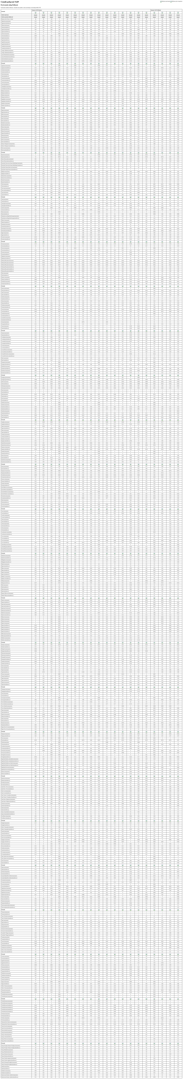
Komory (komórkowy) (5, 481)
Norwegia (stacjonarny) (5, 697)
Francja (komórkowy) (5, 290)
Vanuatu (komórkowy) (5, 979)
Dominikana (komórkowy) (6, 230)
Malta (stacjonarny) (5, 589)
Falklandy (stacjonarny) (5, 256)
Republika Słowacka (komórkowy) (7, 769)
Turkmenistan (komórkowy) (6, 947)
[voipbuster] (107, 13)
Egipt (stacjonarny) (5, 232)
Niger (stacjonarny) (5, 678)
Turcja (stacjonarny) (5, 941)
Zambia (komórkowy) (5, 1068)
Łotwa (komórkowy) (5, 542)
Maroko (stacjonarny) (5, 600)
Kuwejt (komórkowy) (5, 506)
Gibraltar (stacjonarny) (5, 305)
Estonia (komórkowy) (5, 250)
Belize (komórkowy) (5, 116)
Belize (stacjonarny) (5, 114)
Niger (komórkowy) (5, 680)
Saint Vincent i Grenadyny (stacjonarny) (8, 795)
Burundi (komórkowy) (5, 182)
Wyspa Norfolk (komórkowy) (6, 1032)
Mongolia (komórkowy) (5, 651)
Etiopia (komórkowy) (5, 254)
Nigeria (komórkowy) (5, 684)
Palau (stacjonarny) (4, 718)
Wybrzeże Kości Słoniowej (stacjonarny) (8, 1022)
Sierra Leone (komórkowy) (6, 837)
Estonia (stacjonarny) (5, 248)
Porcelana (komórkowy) (5, 748)
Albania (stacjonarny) (5, 25)
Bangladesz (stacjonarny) (6, 99)
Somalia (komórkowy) (5, 850)
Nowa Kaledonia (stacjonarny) (7, 701)
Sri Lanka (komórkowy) (5, 854)
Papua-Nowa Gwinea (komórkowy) (7, 729)
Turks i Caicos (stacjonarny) (6, 949)
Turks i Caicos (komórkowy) (6, 951)
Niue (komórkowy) (4, 695)
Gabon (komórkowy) (5, 294)
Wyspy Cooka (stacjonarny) (6, 1034)
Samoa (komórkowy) (5, 809)
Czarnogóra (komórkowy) (6, 205)
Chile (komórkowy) (5, 186)
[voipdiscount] (123, 13)
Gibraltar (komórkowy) (5, 307)
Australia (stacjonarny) (5, 78)
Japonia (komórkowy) (5, 428)
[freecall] (43, 13)
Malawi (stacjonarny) (5, 572)
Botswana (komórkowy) (5, 150)
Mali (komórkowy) (4, 587)
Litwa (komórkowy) (5, 538)
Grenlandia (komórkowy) (6, 319)
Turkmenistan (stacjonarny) (6, 945)
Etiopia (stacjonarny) (5, 252)
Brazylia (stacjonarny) (5, 154)
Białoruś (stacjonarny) (5, 131)
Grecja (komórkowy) (5, 311)
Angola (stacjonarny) (5, 37)
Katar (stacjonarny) (4, 455)
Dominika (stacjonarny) (5, 224)
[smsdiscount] (99, 13)
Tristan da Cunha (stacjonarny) (7, 928)
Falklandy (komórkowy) (5, 258)
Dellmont (159, 10)
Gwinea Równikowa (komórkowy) (7, 356)
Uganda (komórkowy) (5, 962)
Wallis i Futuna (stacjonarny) (6, 985)
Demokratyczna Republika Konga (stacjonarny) (10, 216)
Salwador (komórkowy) (5, 805)
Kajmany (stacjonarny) (5, 438)
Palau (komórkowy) (5, 720)
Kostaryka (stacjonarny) (5, 495)
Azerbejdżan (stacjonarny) (6, 86)
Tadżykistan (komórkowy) (6, 890)
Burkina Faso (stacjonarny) (6, 175)
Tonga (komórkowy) (5, 926)
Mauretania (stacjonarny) (6, 608)
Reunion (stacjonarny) (5, 771)
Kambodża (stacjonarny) (5, 443)
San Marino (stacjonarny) (6, 816)
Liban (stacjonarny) (5, 519)
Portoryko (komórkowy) (5, 752)
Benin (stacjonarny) (5, 118)
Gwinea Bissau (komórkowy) (6, 351)
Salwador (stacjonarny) (5, 803)
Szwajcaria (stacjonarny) (5, 880)
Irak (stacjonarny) (4, 394)
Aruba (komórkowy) (5, 76)
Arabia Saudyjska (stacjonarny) (7, 58)
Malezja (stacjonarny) (5, 580)
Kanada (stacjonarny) (5, 451)
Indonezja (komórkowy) (5, 388)
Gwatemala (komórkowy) (6, 343)
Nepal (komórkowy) (5, 672)
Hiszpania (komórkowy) (5, 364)
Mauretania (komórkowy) (6, 610)
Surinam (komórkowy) (5, 873)
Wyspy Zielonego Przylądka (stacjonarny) (9, 1062)
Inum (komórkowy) (5, 392)
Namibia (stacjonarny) (5, 661)
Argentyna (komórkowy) (6, 67)
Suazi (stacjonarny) (4, 860)
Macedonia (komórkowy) (6, 557)
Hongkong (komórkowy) (6, 379)
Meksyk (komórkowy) (5, 625)
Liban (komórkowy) (5, 521)
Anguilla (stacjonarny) (5, 42)
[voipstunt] (130, 13)
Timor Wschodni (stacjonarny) (7, 916)
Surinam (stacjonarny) (5, 871)
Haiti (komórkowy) (5, 360)
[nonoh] (83, 13)
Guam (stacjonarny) (5, 326)
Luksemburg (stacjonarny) (6, 544)
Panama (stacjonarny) (5, 722)
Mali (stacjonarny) (4, 585)
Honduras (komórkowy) (5, 372)
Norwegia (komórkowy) (5, 699)
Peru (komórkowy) (4, 740)
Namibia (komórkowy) (5, 663)
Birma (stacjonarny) (5, 135)
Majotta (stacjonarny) (5, 564)
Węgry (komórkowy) (5, 983)
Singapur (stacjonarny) (5, 839)
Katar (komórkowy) (5, 457)
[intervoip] (59, 13)
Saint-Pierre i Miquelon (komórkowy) (8, 801)
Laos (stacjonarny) (4, 511)
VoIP (17, 2)
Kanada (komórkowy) (5, 453)
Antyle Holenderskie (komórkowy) (7, 56)
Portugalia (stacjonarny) (5, 754)
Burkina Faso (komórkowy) (6, 177)
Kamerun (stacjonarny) (5, 447)
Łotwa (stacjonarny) (5, 540)
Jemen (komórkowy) (5, 432)
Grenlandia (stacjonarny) (6, 317)
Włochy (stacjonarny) (5, 1017)
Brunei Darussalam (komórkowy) (7, 161)
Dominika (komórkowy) (5, 226)
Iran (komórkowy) (4, 400)
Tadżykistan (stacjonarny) (6, 888)
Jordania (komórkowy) (5, 436)
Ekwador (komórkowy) (5, 239)
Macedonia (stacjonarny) (5, 555)
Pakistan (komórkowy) (5, 716)
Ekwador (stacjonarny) (5, 237)
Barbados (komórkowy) (5, 105)
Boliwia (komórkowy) (5, 141)
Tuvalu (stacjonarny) (5, 956)
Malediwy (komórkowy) (5, 578)
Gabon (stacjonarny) (5, 292)
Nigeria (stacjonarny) (5, 682)
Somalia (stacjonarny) (5, 848)
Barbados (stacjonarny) (5, 103)
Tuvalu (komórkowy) (5, 958)
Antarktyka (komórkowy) (6, 48)
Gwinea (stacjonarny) (5, 345)
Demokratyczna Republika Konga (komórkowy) (10, 218)
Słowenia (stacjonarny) (5, 843)
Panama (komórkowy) (5, 724)
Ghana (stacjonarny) (5, 301)
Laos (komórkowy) (4, 513)
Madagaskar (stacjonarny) (6, 559)
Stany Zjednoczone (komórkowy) (7, 858)
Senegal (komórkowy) (5, 825)
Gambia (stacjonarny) (5, 296)
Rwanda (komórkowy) (5, 784)
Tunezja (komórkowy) (5, 939)
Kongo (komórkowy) (5, 485)
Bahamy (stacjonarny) (5, 90)
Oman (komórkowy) (5, 712)
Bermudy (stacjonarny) (5, 122)
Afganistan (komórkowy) (6, 23)
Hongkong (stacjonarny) (5, 377)
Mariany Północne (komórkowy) (7, 595)
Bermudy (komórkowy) (5, 124)
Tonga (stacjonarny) (5, 924)
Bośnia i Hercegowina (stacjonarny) (8, 143)
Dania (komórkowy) (5, 214)
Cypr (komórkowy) (4, 194)
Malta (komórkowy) (5, 591)
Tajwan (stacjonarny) (5, 896)
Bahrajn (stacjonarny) (5, 95)
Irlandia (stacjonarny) (5, 402)
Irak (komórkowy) (4, 396)
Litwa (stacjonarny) (5, 536)
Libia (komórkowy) (5, 530)
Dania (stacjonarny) (5, 211)
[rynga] (170, 13)
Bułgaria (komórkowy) (5, 173)
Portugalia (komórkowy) (5, 756)
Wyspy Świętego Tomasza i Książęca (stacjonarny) (10, 1045)
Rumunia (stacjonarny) (5, 778)
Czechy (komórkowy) (5, 209)
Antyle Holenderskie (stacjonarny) (7, 54)
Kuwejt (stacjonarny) (5, 504)
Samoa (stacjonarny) (5, 807)
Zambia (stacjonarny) (5, 1066)
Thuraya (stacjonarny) (5, 912)
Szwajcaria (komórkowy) (6, 882)
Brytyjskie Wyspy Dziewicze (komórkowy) (9, 169)
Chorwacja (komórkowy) (6, 190)
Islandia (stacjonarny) (5, 411)
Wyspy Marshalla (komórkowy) (7, 1051)
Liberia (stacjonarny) (5, 523)
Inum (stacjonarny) (4, 390)
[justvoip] (67, 13)
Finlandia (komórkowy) (5, 283)
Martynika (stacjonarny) (5, 604)
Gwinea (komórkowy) (5, 347)
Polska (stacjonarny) (5, 742)
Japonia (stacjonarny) (5, 426)
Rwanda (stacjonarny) (5, 782)
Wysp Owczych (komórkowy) (6, 1028)
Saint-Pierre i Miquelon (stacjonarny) (8, 799)
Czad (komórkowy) (4, 201)
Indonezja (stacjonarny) (5, 385)
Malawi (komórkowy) (5, 574)
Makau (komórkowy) (5, 570)
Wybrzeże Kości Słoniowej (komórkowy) (9, 1024)
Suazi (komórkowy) (5, 862)
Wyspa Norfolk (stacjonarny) (6, 1030)
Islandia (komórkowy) (5, 413)
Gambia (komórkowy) (5, 298)
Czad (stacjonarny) (4, 199)
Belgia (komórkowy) (5, 112)
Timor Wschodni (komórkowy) (7, 918)
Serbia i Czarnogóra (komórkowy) (7, 829)
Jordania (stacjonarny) (5, 434)
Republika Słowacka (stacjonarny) (7, 767)
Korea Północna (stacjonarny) (6, 487)
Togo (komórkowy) (5, 922)
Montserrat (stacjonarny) (5, 653)
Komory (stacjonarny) (5, 479)
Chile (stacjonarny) (4, 184)
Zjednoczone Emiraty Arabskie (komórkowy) (9, 1077)
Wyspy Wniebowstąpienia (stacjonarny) (8, 1058)
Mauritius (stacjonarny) (5, 612)
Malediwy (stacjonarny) (5, 576)
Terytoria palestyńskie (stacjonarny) (8, 905)
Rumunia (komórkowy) (5, 780)
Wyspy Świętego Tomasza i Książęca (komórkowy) (10, 1047)
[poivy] (91, 13)
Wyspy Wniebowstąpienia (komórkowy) (8, 1060)
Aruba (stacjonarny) (5, 74)
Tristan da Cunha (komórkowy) (7, 930)
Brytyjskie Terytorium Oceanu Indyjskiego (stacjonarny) (11, 163)
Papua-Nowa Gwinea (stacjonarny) (7, 727)
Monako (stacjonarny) (5, 644)
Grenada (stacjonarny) (5, 313)
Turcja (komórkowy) (5, 943)
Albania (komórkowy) (5, 27)
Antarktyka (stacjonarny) (6, 46)
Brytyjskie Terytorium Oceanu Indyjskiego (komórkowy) (11, 165)
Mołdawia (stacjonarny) (5, 637)
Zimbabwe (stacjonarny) (5, 1070)
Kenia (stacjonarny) (5, 466)
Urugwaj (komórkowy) (5, 971)
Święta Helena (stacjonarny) (6, 548)
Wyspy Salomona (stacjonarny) (7, 1054)
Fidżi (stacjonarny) (4, 273)
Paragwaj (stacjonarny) (5, 733)
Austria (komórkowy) (5, 84)
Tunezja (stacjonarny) (5, 937)
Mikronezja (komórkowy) (6, 635)
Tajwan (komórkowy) (5, 898)
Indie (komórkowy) (5, 383)
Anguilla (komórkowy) (5, 44)
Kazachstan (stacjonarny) (6, 459)
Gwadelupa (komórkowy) (6, 339)
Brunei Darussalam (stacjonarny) (7, 159)
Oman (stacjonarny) (5, 710)
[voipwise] (138, 13)
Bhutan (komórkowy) (5, 129)
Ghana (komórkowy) (5, 303)
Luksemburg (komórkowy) (6, 546)
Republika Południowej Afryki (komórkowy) (9, 765)
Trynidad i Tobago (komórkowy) (7, 935)
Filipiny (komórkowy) (5, 279)
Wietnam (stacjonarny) (5, 1013)
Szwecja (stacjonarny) (5, 884)
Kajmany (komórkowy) (5, 440)
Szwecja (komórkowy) (5, 886)
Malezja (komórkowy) (5, 582)
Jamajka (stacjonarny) (5, 422)
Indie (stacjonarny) (4, 381)
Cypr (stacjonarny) (4, 192)
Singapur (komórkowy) (5, 841)
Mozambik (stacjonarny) (5, 657)
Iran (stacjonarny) (4, 398)
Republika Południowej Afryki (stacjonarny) (9, 763)
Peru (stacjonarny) (4, 738)
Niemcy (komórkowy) (5, 676)
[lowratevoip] (75, 13)
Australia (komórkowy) (5, 80)
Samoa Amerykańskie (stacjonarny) (7, 811)
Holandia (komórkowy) (5, 368)
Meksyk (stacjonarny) (5, 619)
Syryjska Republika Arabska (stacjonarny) (9, 875)
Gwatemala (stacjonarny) (6, 341)
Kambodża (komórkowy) (6, 445)
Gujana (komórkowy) (5, 335)
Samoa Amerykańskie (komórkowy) (8, 814)
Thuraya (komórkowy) (5, 914)
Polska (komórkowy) (5, 744)
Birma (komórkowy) (5, 137)
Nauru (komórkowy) (5, 667)
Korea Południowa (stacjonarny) (7, 491)
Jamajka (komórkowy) (5, 424)
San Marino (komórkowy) (6, 818)
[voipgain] (178, 13)
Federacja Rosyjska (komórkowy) (7, 266)
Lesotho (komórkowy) (5, 517)
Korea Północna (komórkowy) (6, 489)
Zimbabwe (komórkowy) (6, 1072)
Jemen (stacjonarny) (5, 430)
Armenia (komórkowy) (5, 72)
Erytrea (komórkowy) (5, 246)
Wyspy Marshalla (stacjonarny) (7, 1049)
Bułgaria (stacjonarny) (5, 171)
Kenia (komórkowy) (5, 468)
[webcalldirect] (146, 13)
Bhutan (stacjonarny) (5, 127)
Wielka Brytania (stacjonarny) (6, 994)
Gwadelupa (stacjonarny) (6, 337)
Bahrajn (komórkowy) (5, 97)
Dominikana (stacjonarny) (6, 228)
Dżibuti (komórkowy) (5, 222)
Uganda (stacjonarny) (5, 960)
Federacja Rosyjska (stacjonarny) (7, 260)
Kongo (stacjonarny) (5, 483)
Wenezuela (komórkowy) (6, 992)
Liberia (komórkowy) (5, 525)
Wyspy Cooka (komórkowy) (6, 1036)
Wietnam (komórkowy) (5, 1015)
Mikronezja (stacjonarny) (6, 633)
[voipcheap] (115, 13)
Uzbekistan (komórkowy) (6, 975)
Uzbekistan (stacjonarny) (6, 973)
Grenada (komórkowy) (5, 315)
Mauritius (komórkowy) (5, 614)
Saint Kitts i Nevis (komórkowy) (7, 788)
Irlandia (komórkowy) (5, 406)
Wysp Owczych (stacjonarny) (6, 1026)
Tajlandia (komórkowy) (5, 894)
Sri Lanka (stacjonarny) (5, 852)
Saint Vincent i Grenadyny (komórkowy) (8, 797)
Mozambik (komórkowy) (6, 659)
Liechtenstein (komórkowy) (6, 534)
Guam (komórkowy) (5, 328)
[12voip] (35, 13)
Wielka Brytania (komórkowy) (7, 1005)
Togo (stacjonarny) (4, 920)
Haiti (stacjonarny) (4, 358)
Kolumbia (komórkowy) (5, 477)
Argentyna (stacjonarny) (5, 65)
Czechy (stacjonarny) (5, 207)
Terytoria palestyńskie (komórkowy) (8, 907)
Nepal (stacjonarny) (5, 669)
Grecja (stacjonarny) (5, 309)
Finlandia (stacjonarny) (5, 281)
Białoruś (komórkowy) (5, 133)
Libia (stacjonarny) (4, 527)
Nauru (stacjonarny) (5, 665)
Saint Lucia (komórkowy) (6, 793)
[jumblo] (162, 13)
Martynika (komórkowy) (5, 606)
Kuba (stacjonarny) (4, 500)
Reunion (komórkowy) (5, 773)
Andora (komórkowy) (5, 35)
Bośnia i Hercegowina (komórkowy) (8, 145)
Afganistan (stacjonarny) (6, 21)
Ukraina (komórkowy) (5, 967)
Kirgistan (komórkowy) (5, 472)
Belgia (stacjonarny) (5, 110)
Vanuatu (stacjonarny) (5, 977)
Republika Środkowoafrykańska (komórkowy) (9, 761)
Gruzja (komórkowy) (5, 324)
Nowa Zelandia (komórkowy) (6, 708)
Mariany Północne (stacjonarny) (7, 593)
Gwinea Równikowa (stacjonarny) (7, 353)
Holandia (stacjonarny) (5, 366)
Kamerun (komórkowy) (5, 449)
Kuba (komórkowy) (5, 502)
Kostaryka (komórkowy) (5, 498)
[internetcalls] (51, 13)
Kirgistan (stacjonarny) (5, 470)
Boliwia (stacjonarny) (5, 139)
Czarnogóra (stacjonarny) (6, 203)
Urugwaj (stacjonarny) (5, 969)
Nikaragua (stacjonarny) (5, 689)
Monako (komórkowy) (5, 646)
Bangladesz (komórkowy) (6, 101)
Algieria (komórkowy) (5, 31)
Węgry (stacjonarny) (5, 981)
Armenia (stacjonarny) (5, 69)
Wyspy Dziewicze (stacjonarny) (7, 1038)
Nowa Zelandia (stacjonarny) (6, 706)
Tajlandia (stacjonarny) (5, 892)
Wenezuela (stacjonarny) (5, 990)
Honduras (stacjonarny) (5, 370)
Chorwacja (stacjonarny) (5, 188)
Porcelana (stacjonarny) (5, 746)
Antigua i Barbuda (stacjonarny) (7, 50)
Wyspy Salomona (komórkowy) (7, 1056)
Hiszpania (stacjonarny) (5, 362)
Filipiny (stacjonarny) (5, 277)
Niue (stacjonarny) (4, 693)
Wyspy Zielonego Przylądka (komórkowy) (9, 1064)
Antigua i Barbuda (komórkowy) (7, 52)
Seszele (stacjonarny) (5, 831)
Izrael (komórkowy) (5, 417)
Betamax (40, 10)
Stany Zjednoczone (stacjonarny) (7, 856)
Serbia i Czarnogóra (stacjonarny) (7, 827)
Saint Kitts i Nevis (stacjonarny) (7, 786)
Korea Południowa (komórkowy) (7, 493)
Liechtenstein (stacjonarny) (6, 532)
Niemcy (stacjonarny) (5, 674)
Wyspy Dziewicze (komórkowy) (7, 1040)
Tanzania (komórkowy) (5, 903)
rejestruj (35, 14)
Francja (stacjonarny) (5, 288)
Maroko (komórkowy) (5, 602)
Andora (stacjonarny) (5, 33)
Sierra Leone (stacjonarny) (6, 835)
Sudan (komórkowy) (5, 869)
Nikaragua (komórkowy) (5, 691)
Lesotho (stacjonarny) (5, 515)
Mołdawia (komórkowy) (5, 640)
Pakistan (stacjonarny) (5, 714)
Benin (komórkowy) (5, 120)
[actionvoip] (154, 13)
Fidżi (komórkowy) (5, 275)
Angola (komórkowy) (5, 40)
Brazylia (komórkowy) (5, 156)
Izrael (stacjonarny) (4, 415)
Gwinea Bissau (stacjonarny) (6, 349)
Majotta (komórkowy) (5, 566)
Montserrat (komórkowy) (6, 655)
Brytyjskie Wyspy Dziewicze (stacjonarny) (9, 167)
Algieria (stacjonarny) (5, 29)
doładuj (35, 17)
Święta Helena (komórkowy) (6, 550)
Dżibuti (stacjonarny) (5, 220)
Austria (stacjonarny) (5, 82)
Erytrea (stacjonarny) (5, 243)
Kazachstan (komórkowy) (6, 461)
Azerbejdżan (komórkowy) (6, 88)
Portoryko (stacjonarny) (5, 750)
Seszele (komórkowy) (5, 833)
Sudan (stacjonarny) (5, 867)
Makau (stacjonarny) (5, 568)
